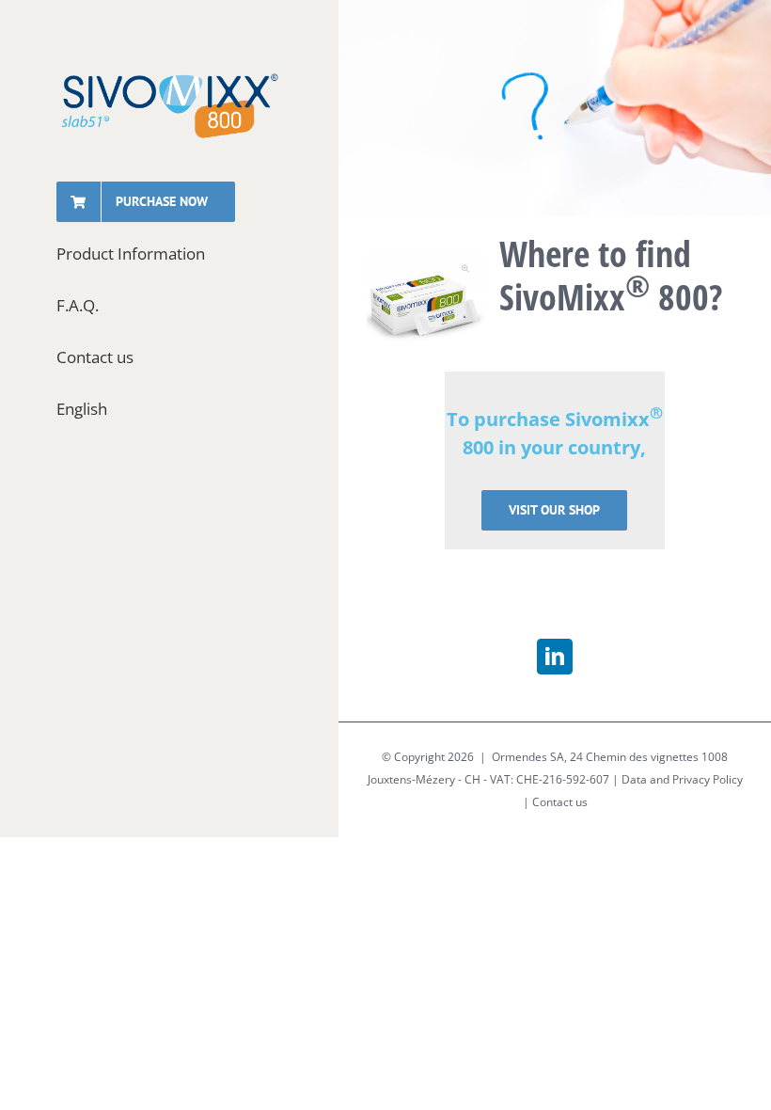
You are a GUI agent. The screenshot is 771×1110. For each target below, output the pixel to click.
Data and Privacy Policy (682, 779)
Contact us (560, 802)
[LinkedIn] (555, 656)
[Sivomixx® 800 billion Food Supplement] (425, 301)
